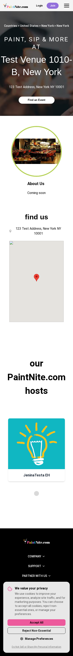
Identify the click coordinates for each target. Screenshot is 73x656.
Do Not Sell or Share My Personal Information (36, 646)
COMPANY (34, 556)
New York (47, 25)
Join (52, 5)
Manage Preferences (39, 638)
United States (29, 25)
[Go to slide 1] (36, 493)
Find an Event (36, 99)
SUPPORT (34, 566)
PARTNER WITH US (34, 575)
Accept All (36, 622)
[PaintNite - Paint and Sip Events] (15, 5)
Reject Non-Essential (36, 630)
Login (39, 5)
